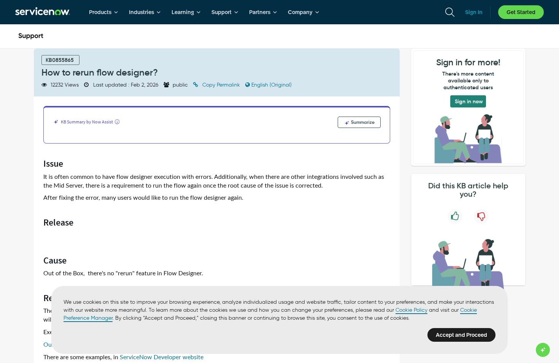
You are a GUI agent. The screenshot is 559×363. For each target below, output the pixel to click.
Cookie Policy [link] (411, 310)
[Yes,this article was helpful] (455, 216)
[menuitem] (103, 12)
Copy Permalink (221, 85)
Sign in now (469, 101)
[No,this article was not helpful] (481, 216)
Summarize (362, 122)
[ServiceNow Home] (42, 12)
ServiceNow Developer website (161, 357)
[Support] (30, 36)
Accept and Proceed (461, 334)
